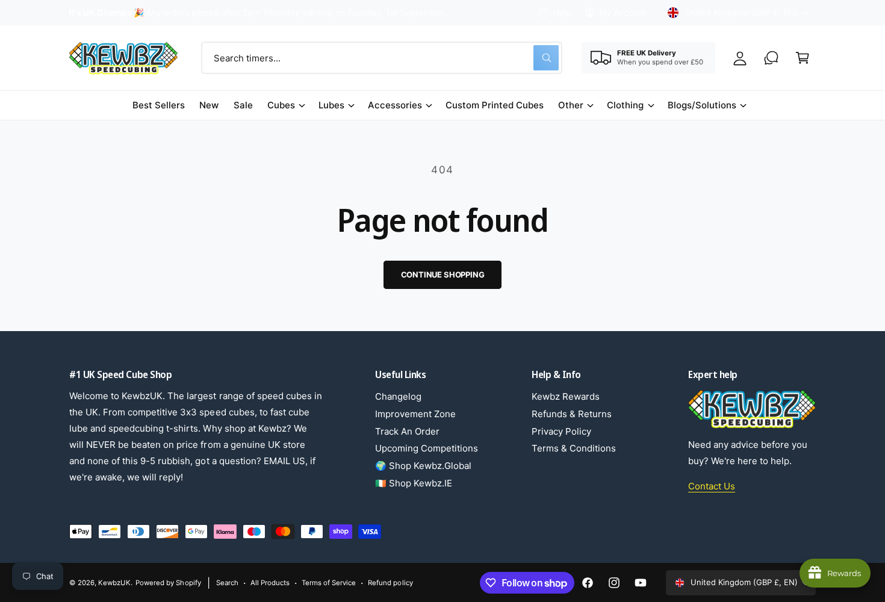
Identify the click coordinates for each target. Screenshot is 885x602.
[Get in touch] (771, 57)
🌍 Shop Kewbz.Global (423, 465)
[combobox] (382, 57)
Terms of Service (329, 583)
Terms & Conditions (574, 448)
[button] (802, 57)
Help (562, 12)
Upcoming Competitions (426, 448)
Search (227, 583)
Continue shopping (443, 274)
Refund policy (390, 583)
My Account (622, 12)
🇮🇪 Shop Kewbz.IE (413, 483)
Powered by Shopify (167, 583)
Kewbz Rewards (566, 396)
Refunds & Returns (572, 414)
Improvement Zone (415, 414)
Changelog (398, 396)
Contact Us (711, 486)
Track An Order (407, 431)
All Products (270, 583)
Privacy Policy (561, 431)
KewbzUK (114, 583)
